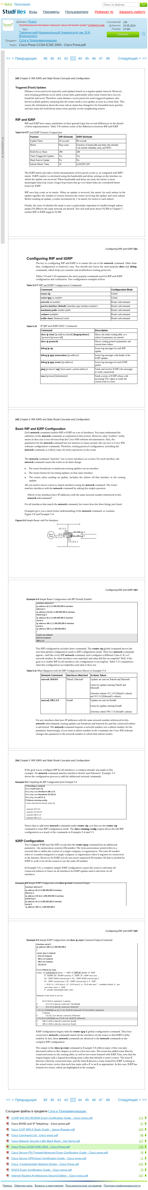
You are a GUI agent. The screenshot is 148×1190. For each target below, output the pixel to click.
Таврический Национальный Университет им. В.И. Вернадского (55, 34)
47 (101, 58)
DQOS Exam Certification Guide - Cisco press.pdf (41, 1169)
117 (141, 1141)
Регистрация (22, 4)
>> (144, 58)
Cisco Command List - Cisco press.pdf (34, 1135)
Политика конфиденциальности (122, 1185)
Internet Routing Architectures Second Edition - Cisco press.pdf (49, 1175)
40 (52, 58)
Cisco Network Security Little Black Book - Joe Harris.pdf (45, 1141)
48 (108, 58)
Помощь (7, 1185)
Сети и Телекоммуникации (38, 40)
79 (141, 1169)
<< (8, 58)
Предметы (51, 12)
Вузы (33, 12)
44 (80, 58)
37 (141, 1123)
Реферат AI (104, 12)
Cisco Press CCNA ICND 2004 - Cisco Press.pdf (40, 1146)
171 (141, 1117)
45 (87, 58)
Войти (8, 4)
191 (141, 1164)
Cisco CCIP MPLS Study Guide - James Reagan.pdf (43, 1129)
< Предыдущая (24, 58)
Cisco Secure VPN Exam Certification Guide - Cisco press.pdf (48, 1158)
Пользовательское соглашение (83, 1185)
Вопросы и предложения (49, 1185)
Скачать (123, 34)
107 (141, 1175)
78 (141, 1152)
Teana (32, 21)
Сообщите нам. (96, 25)
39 (45, 58)
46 (94, 58)
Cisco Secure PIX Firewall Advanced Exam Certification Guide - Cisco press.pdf (59, 1152)
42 (66, 58)
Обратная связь (23, 1185)
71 (141, 1158)
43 (73, 58)
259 (141, 1129)
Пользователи (76, 12)
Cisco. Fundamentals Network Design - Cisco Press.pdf (45, 1164)
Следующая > (129, 58)
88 (141, 1135)
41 (59, 58)
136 (141, 1146)
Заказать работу (132, 12)
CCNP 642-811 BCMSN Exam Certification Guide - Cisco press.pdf (51, 1117)
